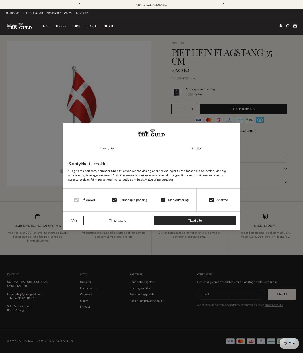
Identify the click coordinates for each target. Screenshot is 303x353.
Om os (68, 13)
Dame (46, 26)
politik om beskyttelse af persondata (147, 180)
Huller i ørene (32, 13)
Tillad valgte (117, 220)
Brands (91, 26)
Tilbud (108, 26)
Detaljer (196, 148)
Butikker (12, 13)
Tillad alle (195, 220)
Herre (61, 26)
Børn (76, 26)
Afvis (74, 220)
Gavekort (54, 13)
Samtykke (107, 148)
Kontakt (82, 13)
